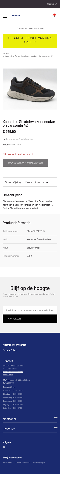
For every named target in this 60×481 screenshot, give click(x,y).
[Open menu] (5, 16)
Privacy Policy (9, 350)
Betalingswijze (39, 462)
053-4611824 (8, 374)
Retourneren (8, 462)
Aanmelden (14, 318)
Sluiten (50, 4)
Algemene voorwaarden (14, 344)
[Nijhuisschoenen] (16, 16)
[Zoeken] (45, 16)
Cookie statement (23, 462)
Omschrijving (13, 182)
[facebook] (4, 447)
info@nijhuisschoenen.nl (13, 372)
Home (6, 53)
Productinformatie (36, 182)
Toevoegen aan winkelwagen (25, 162)
